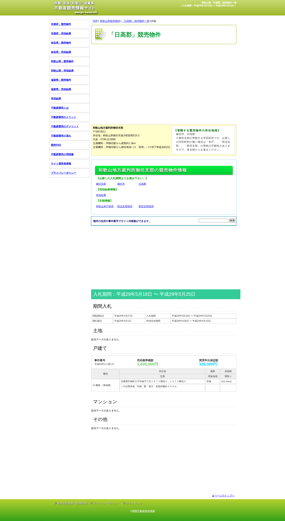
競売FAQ (56, 145)
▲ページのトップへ (223, 495)
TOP (95, 21)
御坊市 (121, 183)
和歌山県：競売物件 (62, 61)
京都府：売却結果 (61, 33)
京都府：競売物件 (61, 24)
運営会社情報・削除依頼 (72, 503)
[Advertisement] (161, 56)
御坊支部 (101, 183)
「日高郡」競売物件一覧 (135, 21)
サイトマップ (134, 503)
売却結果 (101, 195)
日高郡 (142, 183)
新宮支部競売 (146, 206)
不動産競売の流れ (61, 135)
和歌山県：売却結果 (62, 70)
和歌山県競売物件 (110, 21)
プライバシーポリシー (63, 172)
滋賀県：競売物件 (61, 79)
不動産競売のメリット (63, 117)
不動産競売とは (60, 107)
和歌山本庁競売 (105, 206)
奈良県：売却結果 (61, 52)
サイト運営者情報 (61, 163)
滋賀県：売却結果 (61, 89)
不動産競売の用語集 (62, 154)
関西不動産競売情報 (143, 511)
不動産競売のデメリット (65, 126)
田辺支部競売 (124, 206)
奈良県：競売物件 (61, 42)
